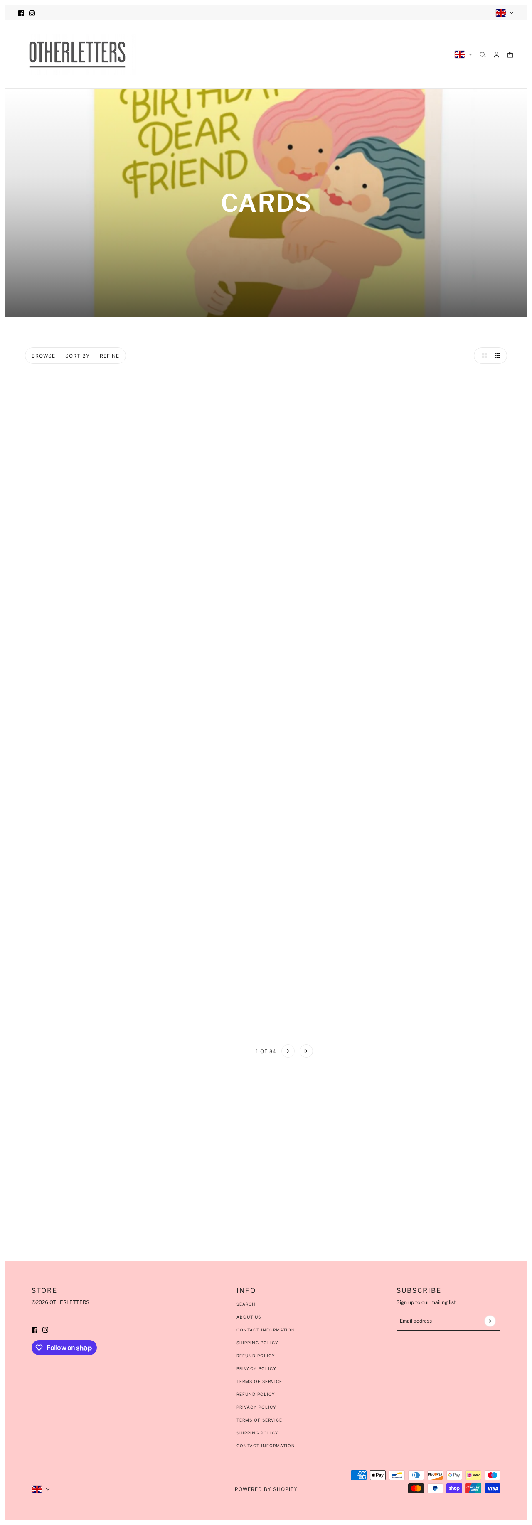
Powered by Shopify (266, 1489)
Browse (43, 356)
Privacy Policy (256, 1368)
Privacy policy (256, 1407)
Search (245, 1304)
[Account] (496, 54)
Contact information (265, 1445)
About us (248, 1316)
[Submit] (489, 1320)
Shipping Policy (257, 1342)
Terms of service (259, 1419)
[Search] (482, 54)
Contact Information (265, 1329)
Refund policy (255, 1394)
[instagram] (32, 12)
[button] (482, 355)
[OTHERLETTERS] (77, 54)
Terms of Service (259, 1381)
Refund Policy (255, 1355)
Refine (109, 356)
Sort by (77, 356)
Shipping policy (257, 1432)
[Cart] (510, 54)
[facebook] (21, 12)
